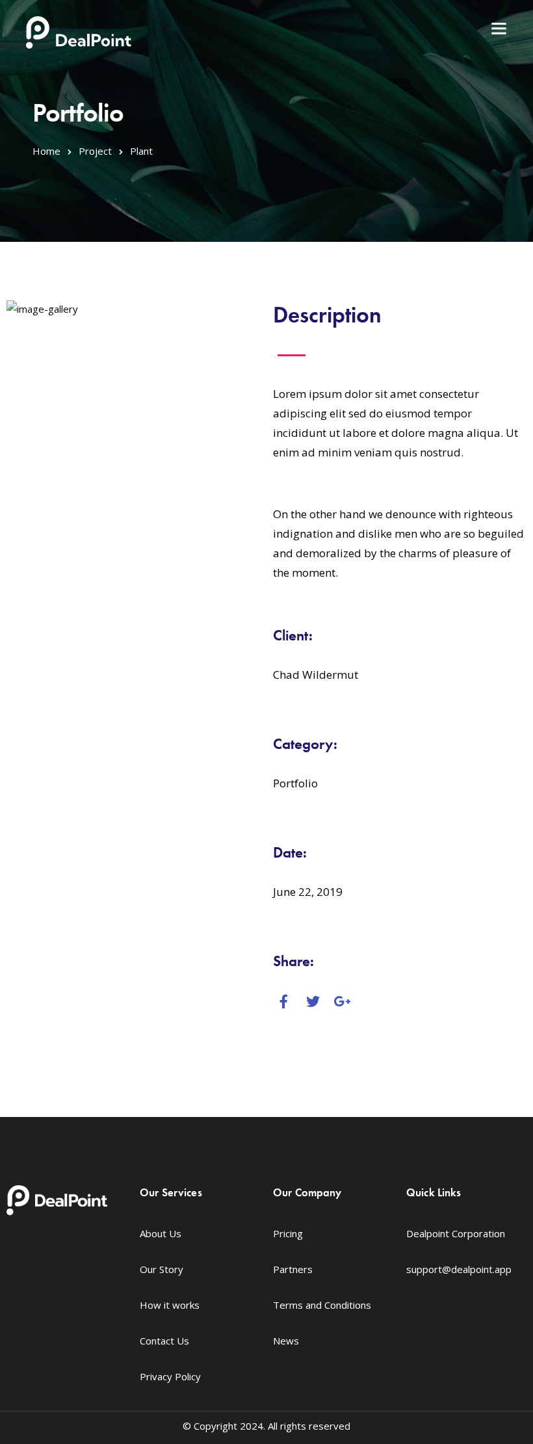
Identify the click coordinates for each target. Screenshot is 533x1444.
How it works (170, 1304)
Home (46, 150)
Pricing (288, 1233)
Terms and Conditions (322, 1304)
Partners (293, 1269)
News (286, 1340)
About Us (160, 1233)
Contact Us (164, 1340)
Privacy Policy (170, 1376)
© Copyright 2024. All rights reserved (266, 1425)
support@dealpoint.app (459, 1269)
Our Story (161, 1269)
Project (95, 150)
